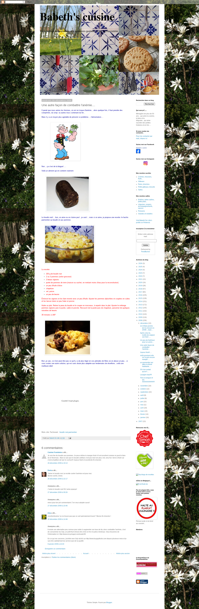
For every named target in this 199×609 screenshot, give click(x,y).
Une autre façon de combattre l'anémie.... (147, 347)
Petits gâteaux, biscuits (146, 187)
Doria (50, 470)
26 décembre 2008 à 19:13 (58, 463)
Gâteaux (141, 181)
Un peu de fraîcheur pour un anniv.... (147, 341)
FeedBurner (145, 252)
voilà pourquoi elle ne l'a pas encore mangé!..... (147, 357)
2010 (140, 314)
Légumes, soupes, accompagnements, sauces (145, 206)
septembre (144, 392)
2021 (140, 279)
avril (142, 408)
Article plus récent (48, 553)
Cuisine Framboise (55, 452)
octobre (143, 389)
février (142, 414)
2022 (140, 276)
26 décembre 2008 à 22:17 (58, 479)
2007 (140, 421)
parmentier (72, 432)
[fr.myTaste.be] (142, 484)
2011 (140, 311)
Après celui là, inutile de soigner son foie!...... (147, 335)
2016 (140, 295)
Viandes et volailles (145, 214)
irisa (49, 513)
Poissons (141, 211)
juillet (142, 398)
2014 (140, 301)
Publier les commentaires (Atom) (64, 557)
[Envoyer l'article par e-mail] (69, 438)
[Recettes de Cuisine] (144, 446)
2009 (140, 317)
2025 (140, 267)
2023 (140, 273)
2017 (140, 292)
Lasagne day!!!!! (146, 375)
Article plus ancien (123, 553)
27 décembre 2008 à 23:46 (58, 506)
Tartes (140, 190)
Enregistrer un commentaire (55, 549)
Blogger (109, 602)
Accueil (86, 553)
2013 (140, 305)
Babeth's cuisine (77, 16)
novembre (144, 386)
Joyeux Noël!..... (146, 352)
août (142, 395)
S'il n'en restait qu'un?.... (145, 370)
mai (141, 405)
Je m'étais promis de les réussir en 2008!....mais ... (147, 328)
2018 (140, 289)
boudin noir (64, 432)
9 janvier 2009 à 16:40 (56, 544)
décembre (144, 323)
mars (142, 411)
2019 (140, 286)
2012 (140, 308)
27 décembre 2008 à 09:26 (58, 492)
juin (141, 402)
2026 (140, 263)
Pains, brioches (143, 184)
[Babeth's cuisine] (138, 153)
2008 (140, 320)
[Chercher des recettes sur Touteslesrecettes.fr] (145, 475)
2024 (140, 270)
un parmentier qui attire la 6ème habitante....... (146, 364)
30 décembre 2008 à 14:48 (58, 519)
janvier (143, 417)
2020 (140, 282)
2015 (140, 298)
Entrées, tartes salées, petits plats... (146, 201)
